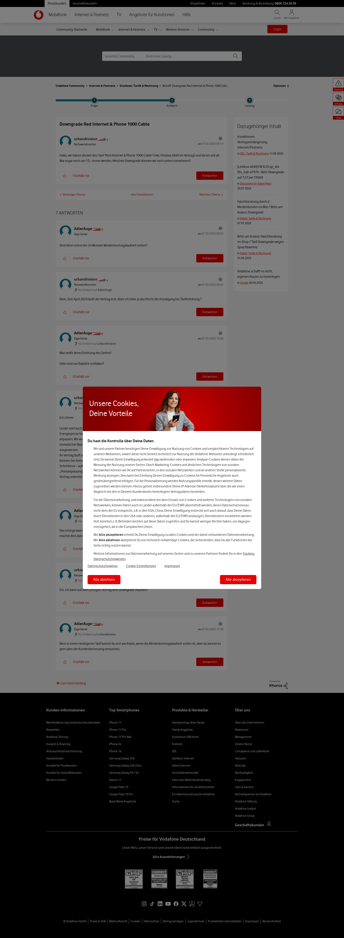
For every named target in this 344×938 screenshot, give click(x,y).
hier (156, 459)
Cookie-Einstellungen (141, 566)
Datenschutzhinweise (103, 566)
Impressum (172, 566)
